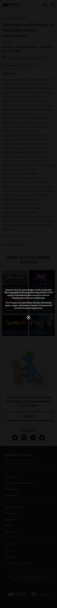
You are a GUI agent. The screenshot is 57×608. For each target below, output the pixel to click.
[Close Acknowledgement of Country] (28, 317)
